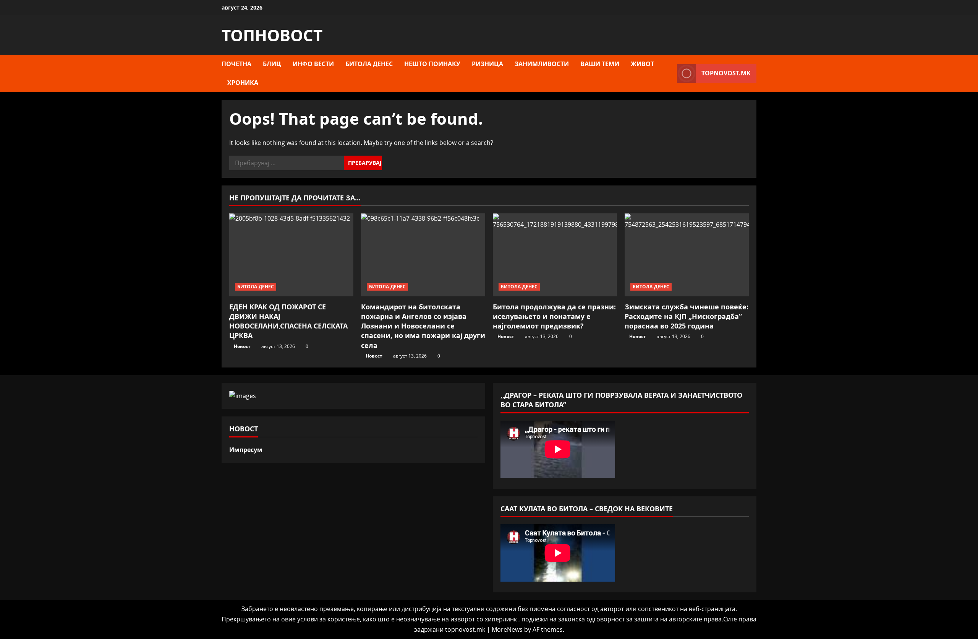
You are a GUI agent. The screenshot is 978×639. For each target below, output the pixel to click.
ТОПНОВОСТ (272, 35)
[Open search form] (669, 73)
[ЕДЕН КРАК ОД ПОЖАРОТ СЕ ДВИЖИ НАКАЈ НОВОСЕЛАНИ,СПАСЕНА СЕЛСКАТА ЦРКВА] (291, 254)
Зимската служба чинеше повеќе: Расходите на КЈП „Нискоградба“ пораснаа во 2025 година (686, 316)
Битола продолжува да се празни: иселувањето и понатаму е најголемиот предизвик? (554, 316)
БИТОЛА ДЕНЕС (369, 64)
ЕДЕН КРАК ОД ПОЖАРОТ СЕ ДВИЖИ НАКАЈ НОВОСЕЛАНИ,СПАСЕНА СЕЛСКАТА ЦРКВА (288, 321)
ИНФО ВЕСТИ (313, 64)
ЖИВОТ (642, 64)
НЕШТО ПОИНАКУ (432, 64)
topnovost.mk (726, 73)
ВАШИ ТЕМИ (599, 64)
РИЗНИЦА (487, 64)
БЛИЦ (272, 64)
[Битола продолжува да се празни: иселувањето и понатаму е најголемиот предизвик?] (555, 254)
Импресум (245, 450)
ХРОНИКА (242, 82)
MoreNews (507, 629)
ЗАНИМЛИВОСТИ (542, 64)
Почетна (236, 64)
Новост (242, 346)
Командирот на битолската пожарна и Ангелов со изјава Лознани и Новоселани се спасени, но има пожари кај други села (423, 326)
